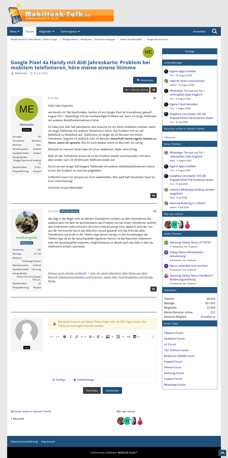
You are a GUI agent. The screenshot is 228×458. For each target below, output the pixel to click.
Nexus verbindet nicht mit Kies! (189, 265)
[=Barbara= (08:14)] (187, 224)
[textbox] (102, 358)
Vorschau (92, 390)
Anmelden (199, 31)
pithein (173, 84)
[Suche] (214, 31)
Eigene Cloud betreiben (184, 104)
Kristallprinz (208, 316)
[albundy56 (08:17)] (181, 224)
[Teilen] (153, 90)
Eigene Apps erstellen (183, 71)
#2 (155, 211)
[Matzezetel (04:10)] (168, 224)
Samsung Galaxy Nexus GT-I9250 (190, 242)
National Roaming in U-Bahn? (188, 203)
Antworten (112, 390)
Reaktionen (18, 249)
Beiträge (17, 136)
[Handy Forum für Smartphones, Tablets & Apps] (114, 13)
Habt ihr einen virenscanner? (187, 81)
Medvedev (21, 73)
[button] (58, 379)
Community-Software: (114, 452)
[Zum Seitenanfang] (222, 453)
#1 (155, 98)
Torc (172, 75)
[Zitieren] (153, 195)
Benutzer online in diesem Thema (184, 128)
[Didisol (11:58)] (174, 224)
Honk (172, 160)
